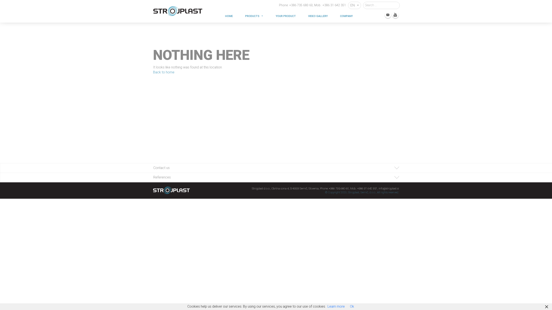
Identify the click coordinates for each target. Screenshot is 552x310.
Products (252, 16)
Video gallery (318, 16)
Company (346, 16)
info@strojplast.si (389, 188)
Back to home (163, 72)
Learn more (336, 306)
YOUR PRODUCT (286, 16)
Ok (352, 306)
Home (229, 16)
